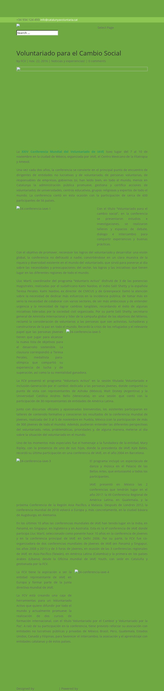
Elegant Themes (46, 689)
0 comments (97, 61)
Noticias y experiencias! (68, 61)
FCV (23, 61)
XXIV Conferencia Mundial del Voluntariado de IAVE (63, 152)
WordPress (86, 689)
